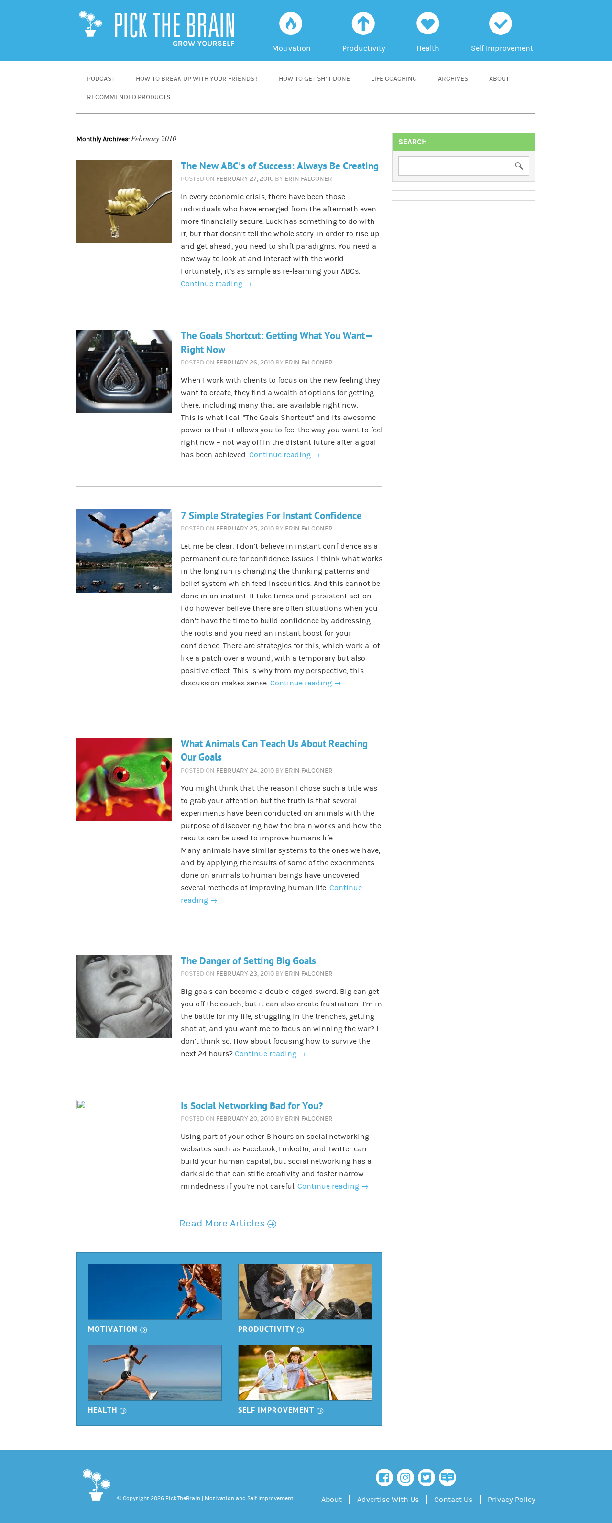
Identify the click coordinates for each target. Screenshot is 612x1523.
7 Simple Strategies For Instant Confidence (271, 516)
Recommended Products (128, 97)
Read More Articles (227, 1223)
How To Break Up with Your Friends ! (197, 79)
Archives (453, 79)
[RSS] (447, 1477)
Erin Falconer (308, 179)
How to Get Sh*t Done (314, 79)
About (499, 79)
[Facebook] (384, 1477)
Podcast (101, 79)
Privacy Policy (512, 1499)
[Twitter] (426, 1477)
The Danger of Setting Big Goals (248, 961)
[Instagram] (405, 1477)
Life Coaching (394, 79)
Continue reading (216, 283)
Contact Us (453, 1499)
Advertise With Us (388, 1499)
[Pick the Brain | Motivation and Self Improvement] (95, 1502)
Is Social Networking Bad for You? (252, 1106)
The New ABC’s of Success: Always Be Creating (280, 166)
